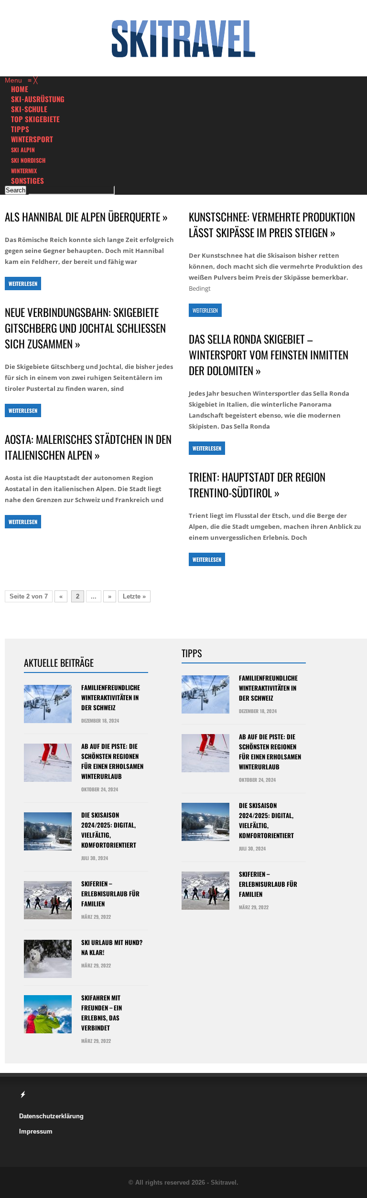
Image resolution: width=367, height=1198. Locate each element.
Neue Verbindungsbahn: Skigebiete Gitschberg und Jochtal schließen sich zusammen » (85, 328)
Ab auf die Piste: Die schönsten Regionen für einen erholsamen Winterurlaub (112, 761)
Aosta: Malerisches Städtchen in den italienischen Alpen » (88, 447)
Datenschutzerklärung (51, 1116)
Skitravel (224, 1182)
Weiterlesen (23, 283)
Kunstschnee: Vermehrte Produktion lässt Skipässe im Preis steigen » (272, 225)
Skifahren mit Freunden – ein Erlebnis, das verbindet (101, 1012)
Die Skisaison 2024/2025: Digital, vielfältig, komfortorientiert (108, 830)
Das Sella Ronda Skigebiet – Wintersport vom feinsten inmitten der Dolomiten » (268, 354)
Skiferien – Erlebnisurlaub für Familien (110, 893)
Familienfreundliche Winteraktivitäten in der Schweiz (110, 697)
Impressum (36, 1131)
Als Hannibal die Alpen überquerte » (86, 217)
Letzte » (134, 596)
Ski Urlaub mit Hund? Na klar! (111, 947)
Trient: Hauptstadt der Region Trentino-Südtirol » (257, 485)
